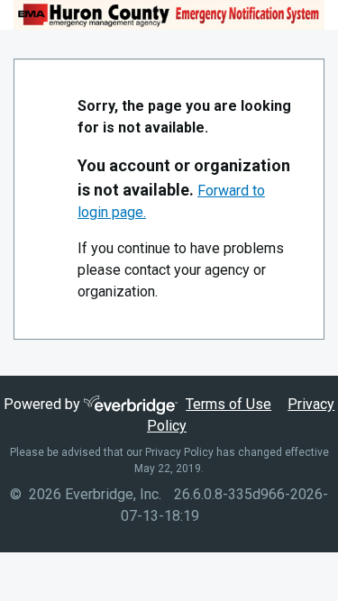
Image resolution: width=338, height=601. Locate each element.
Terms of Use (228, 404)
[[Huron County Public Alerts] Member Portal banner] (169, 15)
